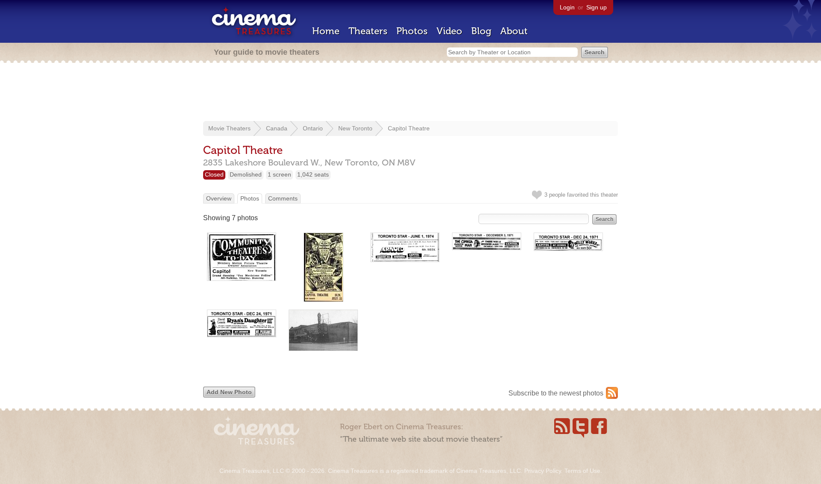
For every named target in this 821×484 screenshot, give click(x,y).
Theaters (367, 31)
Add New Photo (229, 392)
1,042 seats (313, 174)
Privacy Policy (542, 470)
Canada (276, 128)
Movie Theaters (229, 128)
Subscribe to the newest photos (555, 393)
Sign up (596, 7)
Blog (481, 31)
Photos (412, 31)
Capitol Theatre (409, 128)
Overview (218, 198)
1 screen (279, 174)
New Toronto (355, 128)
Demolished (246, 174)
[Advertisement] (410, 93)
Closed (214, 174)
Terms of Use (582, 470)
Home (326, 31)
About (514, 31)
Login (567, 7)
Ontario (313, 128)
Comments (283, 198)
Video (449, 31)
